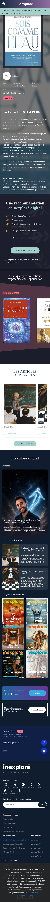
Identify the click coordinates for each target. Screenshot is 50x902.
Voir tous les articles (25, 444)
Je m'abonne (37, 693)
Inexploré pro (36, 856)
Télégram (15, 787)
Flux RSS (20, 793)
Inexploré (34, 840)
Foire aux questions (11, 743)
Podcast (12, 793)
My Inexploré (36, 848)
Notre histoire (8, 819)
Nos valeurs (7, 827)
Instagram (6, 787)
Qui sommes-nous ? (10, 823)
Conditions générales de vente (14, 848)
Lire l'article (11, 433)
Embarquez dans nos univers (13, 831)
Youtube (23, 787)
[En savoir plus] (35, 893)
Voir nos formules (37, 710)
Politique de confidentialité (13, 844)
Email (5, 751)
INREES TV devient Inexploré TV (16, 840)
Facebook (31, 787)
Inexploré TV (36, 844)
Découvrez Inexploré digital (25, 250)
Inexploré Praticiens (38, 852)
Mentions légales (9, 852)
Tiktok (5, 793)
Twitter (39, 787)
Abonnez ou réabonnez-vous (13, 10)
